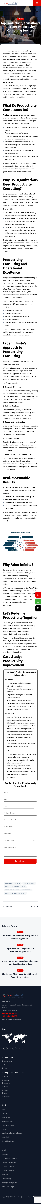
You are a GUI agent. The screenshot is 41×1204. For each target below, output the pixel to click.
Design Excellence (8, 1166)
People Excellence (8, 1170)
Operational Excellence (10, 1158)
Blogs (21, 18)
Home (3, 1109)
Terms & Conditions (8, 1141)
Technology (5, 1174)
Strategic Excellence (9, 1162)
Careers (4, 1129)
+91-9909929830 (9, 1013)
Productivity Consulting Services (18, 890)
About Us (4, 1113)
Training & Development (9, 1183)
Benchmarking (6, 1178)
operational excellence (23, 278)
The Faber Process (8, 1125)
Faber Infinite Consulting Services (12, 1133)
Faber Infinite (29, 883)
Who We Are (6, 1117)
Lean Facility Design (8, 1187)
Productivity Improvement (15, 893)
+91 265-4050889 (9, 1016)
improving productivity (12, 631)
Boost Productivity (12, 883)
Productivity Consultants (15, 886)
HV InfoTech (34, 1197)
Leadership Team (7, 1121)
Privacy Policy (6, 1137)
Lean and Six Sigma (30, 219)
